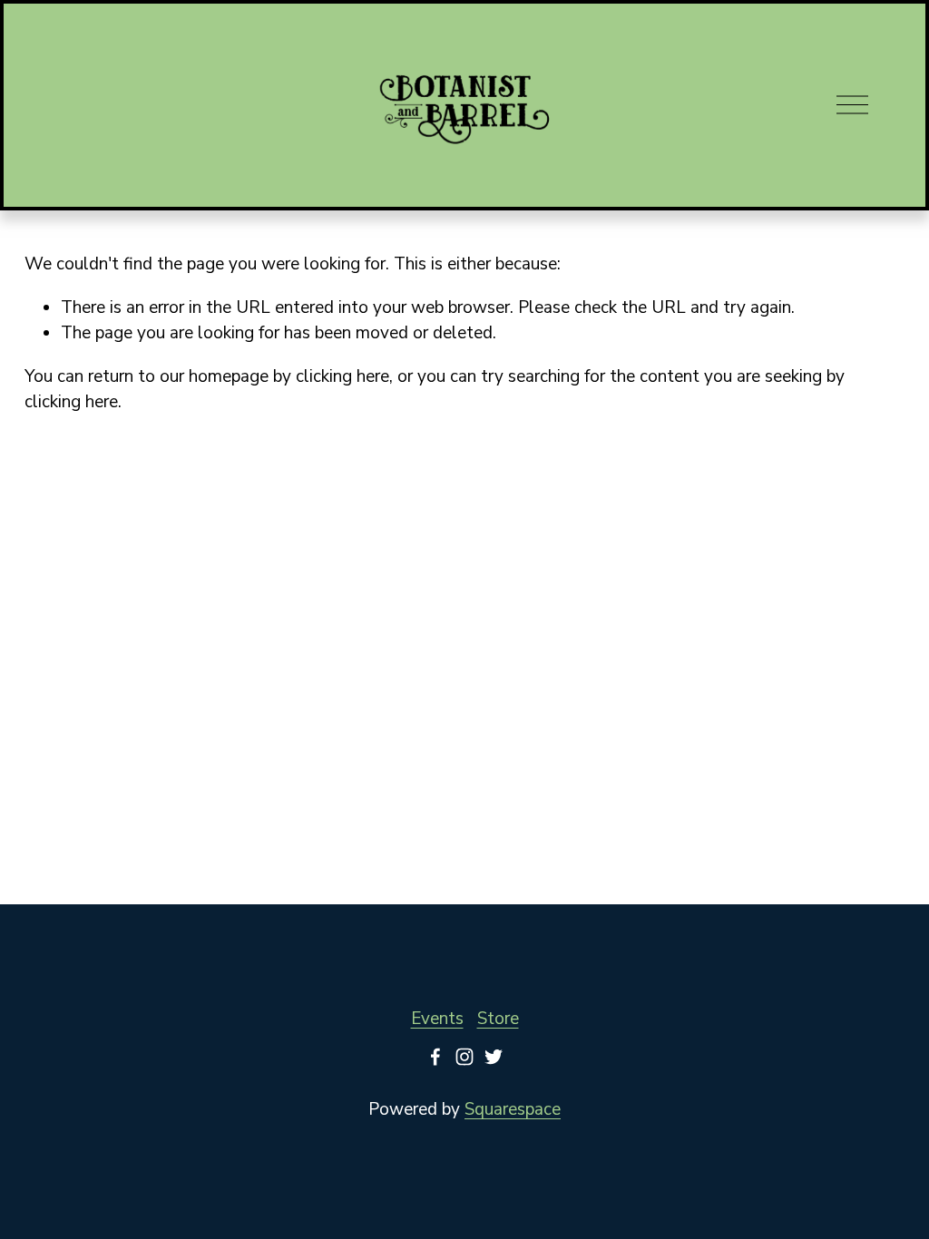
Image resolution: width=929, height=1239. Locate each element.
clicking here (342, 376)
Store (498, 1018)
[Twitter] (493, 1057)
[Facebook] (435, 1057)
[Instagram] (464, 1057)
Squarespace (512, 1109)
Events (437, 1018)
